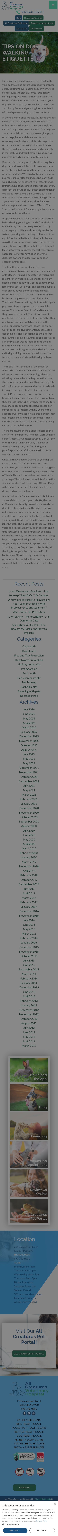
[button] (29, 1524)
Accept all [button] (15, 1530)
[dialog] (29, 1518)
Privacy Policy (41, 1521)
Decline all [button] (42, 1530)
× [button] (55, 1504)
